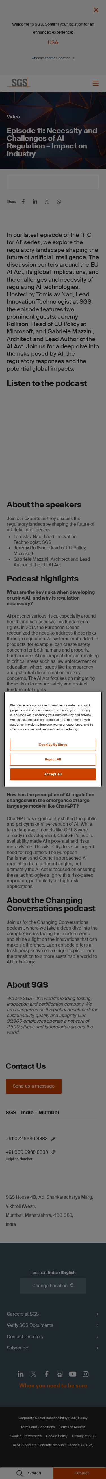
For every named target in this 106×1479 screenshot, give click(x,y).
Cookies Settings (53, 745)
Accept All (53, 774)
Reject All (53, 759)
